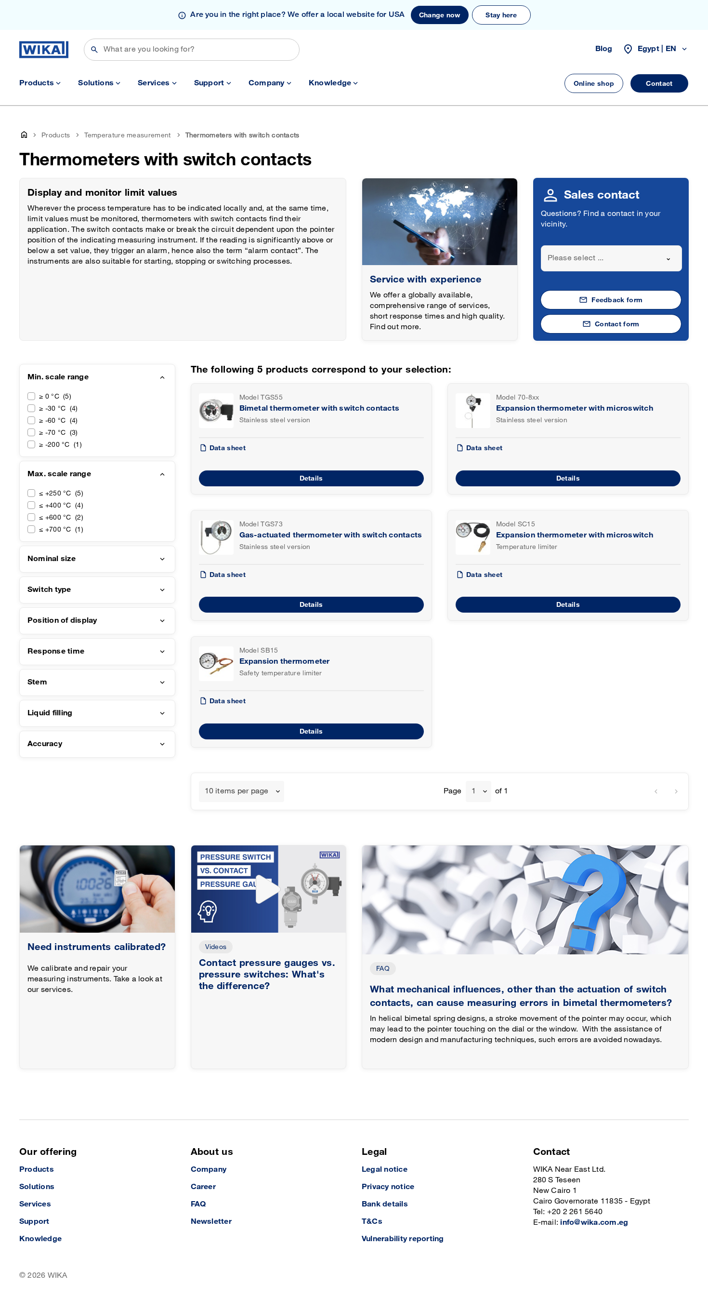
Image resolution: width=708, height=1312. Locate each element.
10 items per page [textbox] (237, 791)
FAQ (383, 968)
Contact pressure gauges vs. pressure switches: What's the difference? (267, 974)
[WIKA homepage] (43, 50)
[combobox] (611, 258)
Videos (216, 947)
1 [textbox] (474, 791)
